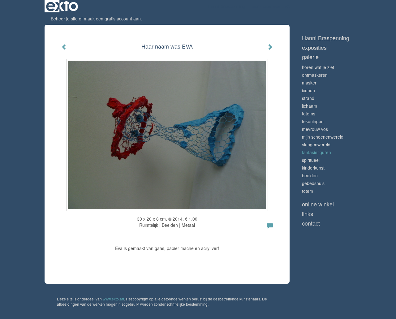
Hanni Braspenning (226, 6)
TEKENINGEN (313, 121)
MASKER (309, 83)
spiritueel (311, 160)
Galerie (310, 57)
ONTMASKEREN (315, 75)
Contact (311, 223)
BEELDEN (310, 175)
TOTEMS (308, 113)
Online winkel (318, 204)
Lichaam (309, 106)
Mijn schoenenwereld (322, 137)
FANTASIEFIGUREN (316, 152)
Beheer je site (64, 18)
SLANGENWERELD (316, 144)
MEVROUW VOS (315, 129)
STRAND (308, 98)
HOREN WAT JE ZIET (318, 67)
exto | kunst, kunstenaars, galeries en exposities (62, 6)
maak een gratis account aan (112, 18)
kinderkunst (313, 168)
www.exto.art (113, 298)
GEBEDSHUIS (313, 183)
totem (307, 191)
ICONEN (308, 90)
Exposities (314, 47)
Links (307, 214)
